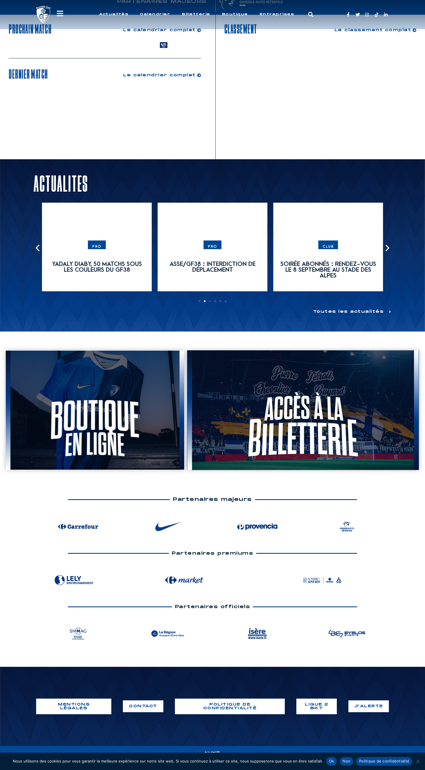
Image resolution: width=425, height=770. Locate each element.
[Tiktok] (377, 15)
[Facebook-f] (348, 15)
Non (346, 761)
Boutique (235, 14)
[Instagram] (367, 15)
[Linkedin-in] (386, 15)
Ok (331, 761)
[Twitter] (358, 15)
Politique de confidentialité (384, 761)
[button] (311, 14)
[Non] (418, 761)
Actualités (113, 14)
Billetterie (196, 14)
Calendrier (155, 14)
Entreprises (277, 14)
